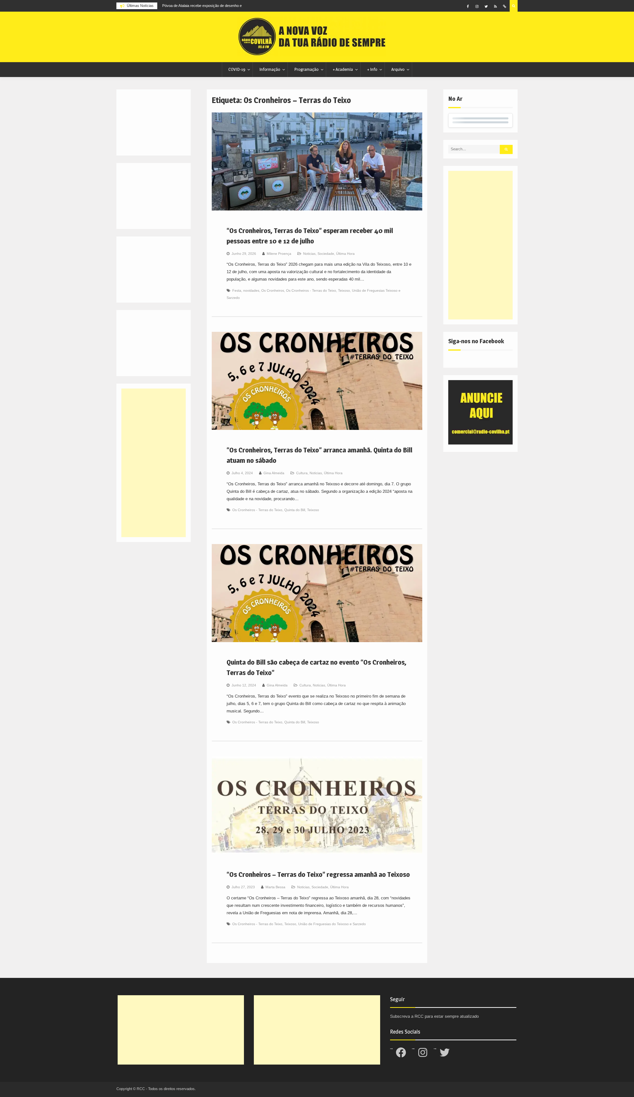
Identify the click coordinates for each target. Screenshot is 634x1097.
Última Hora (345, 254)
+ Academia (343, 69)
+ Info (372, 69)
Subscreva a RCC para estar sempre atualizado (434, 1016)
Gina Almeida (274, 473)
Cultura (302, 473)
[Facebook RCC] (468, 6)
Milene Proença (279, 254)
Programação (306, 69)
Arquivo (397, 69)
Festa (236, 290)
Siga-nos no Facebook (476, 341)
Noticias (309, 254)
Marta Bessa (275, 887)
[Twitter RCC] (486, 6)
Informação (269, 69)
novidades (251, 290)
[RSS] (495, 6)
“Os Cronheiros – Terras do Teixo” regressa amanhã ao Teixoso (318, 874)
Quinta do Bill (294, 510)
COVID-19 (236, 69)
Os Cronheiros (272, 290)
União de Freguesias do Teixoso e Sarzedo (332, 924)
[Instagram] (477, 6)
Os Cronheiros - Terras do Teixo (311, 290)
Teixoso (344, 290)
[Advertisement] (480, 245)
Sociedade (325, 254)
